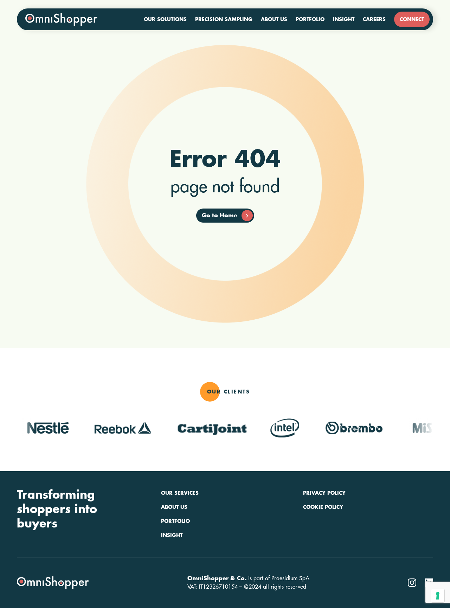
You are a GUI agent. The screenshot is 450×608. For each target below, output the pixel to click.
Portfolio (310, 19)
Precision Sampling (223, 19)
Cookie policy (323, 507)
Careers (374, 19)
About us (274, 19)
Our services (180, 493)
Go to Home (219, 215)
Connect (412, 19)
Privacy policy (324, 493)
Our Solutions (165, 19)
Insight (343, 19)
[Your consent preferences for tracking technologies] (437, 595)
